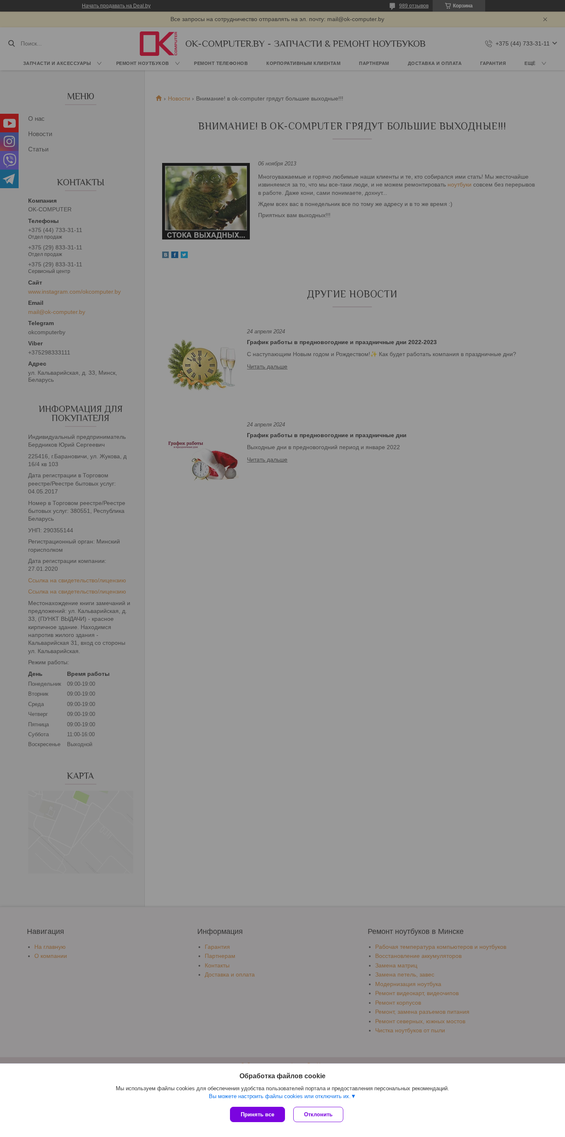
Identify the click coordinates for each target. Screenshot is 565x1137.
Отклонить (318, 1114)
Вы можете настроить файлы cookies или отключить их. (280, 1096)
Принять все (257, 1114)
